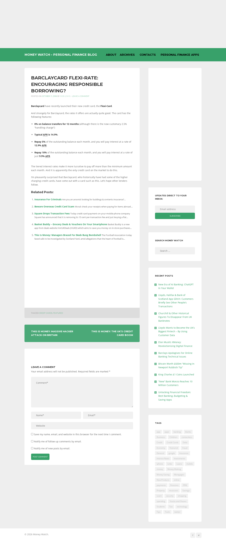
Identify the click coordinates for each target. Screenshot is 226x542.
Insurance (183, 453)
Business (161, 437)
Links (169, 463)
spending (161, 501)
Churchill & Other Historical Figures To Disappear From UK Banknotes (175, 317)
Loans (179, 463)
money (160, 469)
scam (159, 495)
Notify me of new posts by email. (52, 448)
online (177, 479)
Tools (167, 511)
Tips (158, 511)
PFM (185, 485)
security (169, 495)
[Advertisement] (113, 24)
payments (161, 485)
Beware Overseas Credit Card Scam (54, 206)
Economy (161, 447)
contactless (187, 437)
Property (161, 490)
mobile (189, 463)
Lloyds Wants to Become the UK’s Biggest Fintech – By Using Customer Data (176, 331)
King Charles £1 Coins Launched (176, 374)
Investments (179, 458)
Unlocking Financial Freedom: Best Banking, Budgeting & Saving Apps (174, 396)
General (160, 453)
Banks (188, 431)
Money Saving (163, 474)
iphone (160, 463)
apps (167, 431)
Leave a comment (80, 96)
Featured (58, 313)
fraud (184, 447)
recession (173, 490)
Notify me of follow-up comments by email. (58, 441)
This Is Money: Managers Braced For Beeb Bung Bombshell (67, 235)
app (158, 431)
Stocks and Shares (178, 501)
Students (161, 506)
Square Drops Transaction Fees (52, 213)
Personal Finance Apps (180, 54)
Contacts (148, 54)
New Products (163, 479)
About (111, 54)
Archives (127, 54)
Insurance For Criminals (48, 199)
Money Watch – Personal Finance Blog (60, 55)
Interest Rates (163, 458)
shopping (182, 495)
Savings (186, 490)
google (172, 453)
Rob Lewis (65, 96)
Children (173, 437)
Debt (185, 442)
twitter (177, 511)
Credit (159, 442)
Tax (171, 506)
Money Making (174, 469)
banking (177, 431)
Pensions (174, 485)
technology (182, 506)
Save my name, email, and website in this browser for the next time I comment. (78, 434)
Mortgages (179, 474)
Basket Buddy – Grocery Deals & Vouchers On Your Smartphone (70, 224)
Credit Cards (45, 313)
